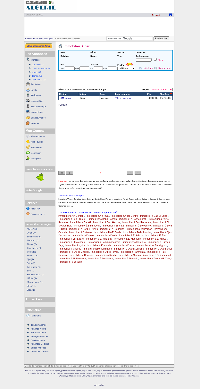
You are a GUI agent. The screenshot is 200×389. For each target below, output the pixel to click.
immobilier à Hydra (75, 245)
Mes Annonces (38, 136)
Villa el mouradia (123, 98)
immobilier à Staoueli (126, 258)
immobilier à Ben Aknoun (106, 222)
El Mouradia (65, 98)
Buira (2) (31, 263)
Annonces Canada (39, 351)
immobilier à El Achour (131, 235)
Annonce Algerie (38, 329)
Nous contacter (38, 214)
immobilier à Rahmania (132, 252)
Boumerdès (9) (34, 236)
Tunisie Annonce (38, 325)
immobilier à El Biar (156, 235)
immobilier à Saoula (130, 255)
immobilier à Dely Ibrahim (137, 232)
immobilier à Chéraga (80, 232)
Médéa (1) (32, 278)
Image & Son (37, 101)
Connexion (36, 153)
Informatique (37, 112)
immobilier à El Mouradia (72, 242)
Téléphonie (36, 95)
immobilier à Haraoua (134, 242)
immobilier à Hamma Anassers (104, 242)
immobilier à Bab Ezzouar (72, 219)
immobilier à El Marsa (154, 238)
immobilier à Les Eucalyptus (152, 245)
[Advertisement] (128, 6)
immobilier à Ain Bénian (71, 216)
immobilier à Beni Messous (136, 222)
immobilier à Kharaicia (99, 245)
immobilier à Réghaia (82, 255)
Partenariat (36, 315)
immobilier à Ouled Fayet (104, 252)
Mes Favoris (37, 142)
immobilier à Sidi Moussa (72, 258)
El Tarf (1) (31, 286)
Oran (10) (31, 233)
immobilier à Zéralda (71, 262)
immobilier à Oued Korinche (129, 248)
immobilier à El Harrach (71, 238)
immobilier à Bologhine (138, 225)
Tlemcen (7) (32, 240)
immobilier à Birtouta (113, 225)
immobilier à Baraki (80, 222)
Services (35, 123)
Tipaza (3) (32, 244)
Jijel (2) (30, 259)
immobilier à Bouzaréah (139, 229)
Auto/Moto (35, 84)
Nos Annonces (38, 340)
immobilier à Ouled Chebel (74, 252)
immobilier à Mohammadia (98, 248)
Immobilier (35, 60)
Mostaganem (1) (35, 282)
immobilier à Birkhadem (87, 225)
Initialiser (148, 68)
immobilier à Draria (107, 235)
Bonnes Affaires (38, 118)
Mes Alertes (36, 147)
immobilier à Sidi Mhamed (157, 255)
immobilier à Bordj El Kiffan (83, 229)
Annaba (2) (32, 255)
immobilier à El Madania (99, 238)
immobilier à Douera (83, 235)
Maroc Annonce (38, 332)
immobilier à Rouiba (106, 255)
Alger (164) (32, 229)
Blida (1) (31, 290)
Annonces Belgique (40, 344)
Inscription (36, 158)
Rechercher (165, 68)
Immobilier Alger (76, 46)
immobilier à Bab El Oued (153, 216)
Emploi (34, 90)
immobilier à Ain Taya (97, 216)
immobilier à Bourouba (112, 229)
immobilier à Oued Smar (159, 248)
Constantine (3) (34, 248)
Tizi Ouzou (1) (34, 267)
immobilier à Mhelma (70, 248)
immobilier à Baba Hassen (103, 219)
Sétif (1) (30, 271)
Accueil (156, 15)
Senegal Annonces (39, 336)
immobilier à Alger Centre (124, 216)
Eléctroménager (38, 106)
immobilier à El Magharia (127, 238)
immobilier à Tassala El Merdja (156, 258)
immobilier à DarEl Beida (108, 232)
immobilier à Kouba (124, 245)
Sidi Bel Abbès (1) (35, 274)
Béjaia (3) (31, 252)
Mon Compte (35, 130)
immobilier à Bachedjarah (132, 219)
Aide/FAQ (35, 209)
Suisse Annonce (38, 348)
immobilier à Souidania (100, 258)
